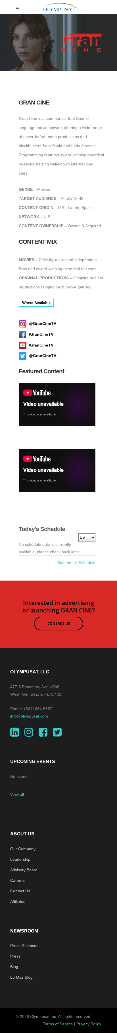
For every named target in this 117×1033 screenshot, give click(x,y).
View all (17, 794)
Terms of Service (58, 1024)
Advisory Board (23, 870)
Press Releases (24, 945)
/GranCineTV (40, 334)
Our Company (22, 849)
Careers (17, 880)
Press (15, 956)
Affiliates (17, 901)
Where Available (36, 303)
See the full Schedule (76, 562)
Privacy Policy (88, 1024)
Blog (14, 966)
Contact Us (20, 891)
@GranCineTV (42, 323)
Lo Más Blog (21, 977)
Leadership (20, 859)
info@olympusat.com (29, 716)
